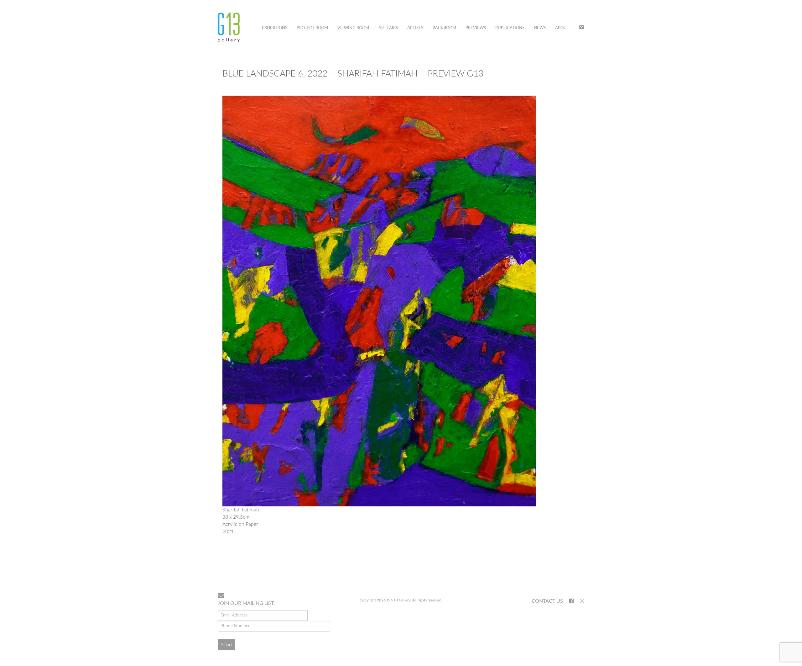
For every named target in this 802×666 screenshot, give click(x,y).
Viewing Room (353, 28)
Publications (509, 28)
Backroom (444, 28)
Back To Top (568, 567)
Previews (476, 28)
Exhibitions (274, 28)
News (540, 28)
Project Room (312, 28)
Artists (415, 28)
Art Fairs (388, 28)
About (562, 28)
